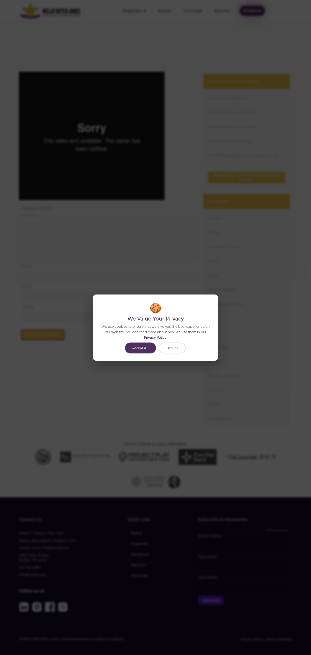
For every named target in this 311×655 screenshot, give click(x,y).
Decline (172, 348)
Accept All (140, 348)
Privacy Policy (155, 337)
